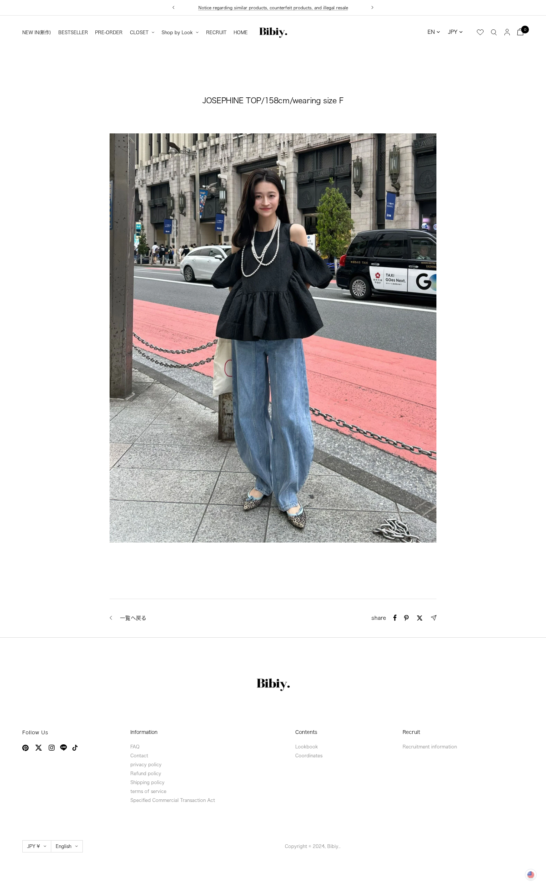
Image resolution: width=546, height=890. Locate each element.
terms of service (148, 791)
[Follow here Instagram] (52, 748)
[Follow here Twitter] (38, 747)
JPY (453, 32)
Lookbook (306, 746)
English (63, 846)
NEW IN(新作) (36, 32)
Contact (139, 755)
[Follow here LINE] (63, 747)
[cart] (520, 31)
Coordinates (308, 755)
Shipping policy (147, 782)
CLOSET (139, 32)
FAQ (135, 746)
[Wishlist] (480, 32)
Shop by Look (177, 32)
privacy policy (146, 764)
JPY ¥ (33, 846)
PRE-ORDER (109, 32)
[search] (494, 32)
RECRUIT (216, 32)
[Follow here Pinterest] (25, 748)
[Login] (507, 31)
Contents (306, 732)
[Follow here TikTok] (75, 748)
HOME (241, 32)
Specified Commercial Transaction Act (172, 800)
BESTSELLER (73, 32)
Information (143, 732)
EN (431, 32)
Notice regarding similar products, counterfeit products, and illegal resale (273, 8)
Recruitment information (430, 746)
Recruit (411, 732)
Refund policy (145, 773)
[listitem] (395, 618)
